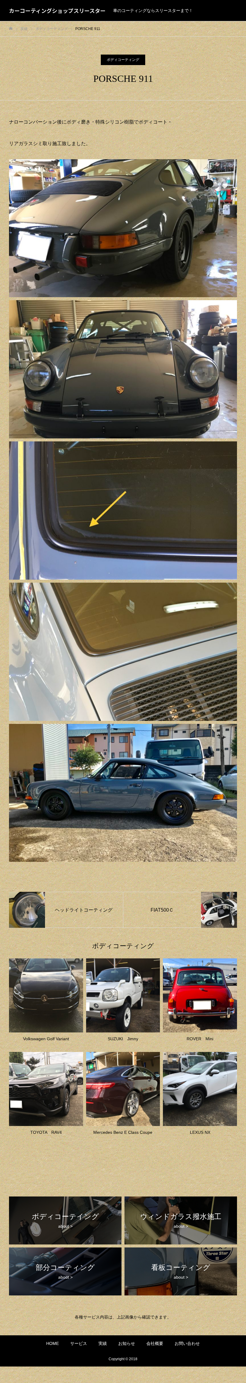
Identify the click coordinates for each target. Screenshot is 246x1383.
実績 (102, 1343)
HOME (52, 1343)
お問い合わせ (187, 1343)
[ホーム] (11, 29)
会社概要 (154, 1343)
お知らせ (126, 1343)
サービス (78, 1343)
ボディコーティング (123, 60)
